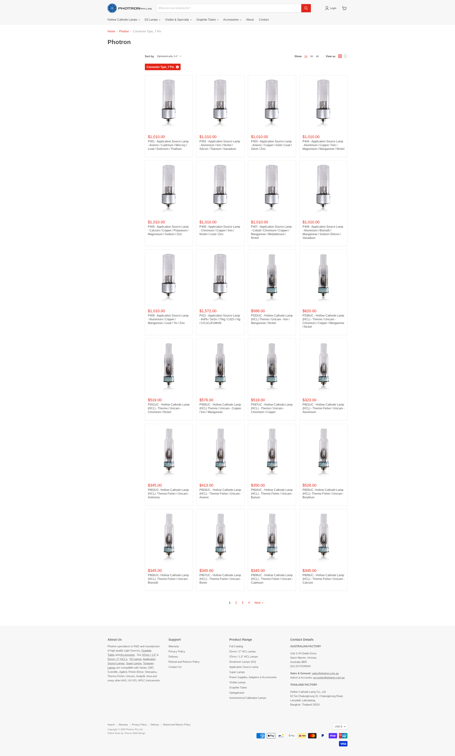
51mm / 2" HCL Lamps (242, 651)
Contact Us (175, 666)
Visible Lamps (237, 682)
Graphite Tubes (206, 19)
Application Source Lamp (243, 666)
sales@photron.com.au (325, 673)
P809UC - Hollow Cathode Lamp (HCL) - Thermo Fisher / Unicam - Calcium (323, 579)
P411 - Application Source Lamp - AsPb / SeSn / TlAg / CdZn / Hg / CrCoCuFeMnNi (219, 319)
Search (111, 724)
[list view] (344, 56)
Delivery (173, 656)
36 (311, 56)
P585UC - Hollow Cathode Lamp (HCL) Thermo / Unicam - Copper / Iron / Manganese (220, 408)
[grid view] (340, 56)
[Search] (306, 8)
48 (317, 56)
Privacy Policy (176, 651)
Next (258, 602)
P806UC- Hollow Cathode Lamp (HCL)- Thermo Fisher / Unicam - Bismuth (168, 579)
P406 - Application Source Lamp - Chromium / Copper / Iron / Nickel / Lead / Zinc (219, 230)
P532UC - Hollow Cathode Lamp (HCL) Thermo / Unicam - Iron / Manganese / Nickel (272, 319)
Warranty (173, 646)
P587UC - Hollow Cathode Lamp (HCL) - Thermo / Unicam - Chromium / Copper (272, 408)
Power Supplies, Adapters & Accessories (253, 677)
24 (305, 56)
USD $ (338, 726)
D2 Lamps (151, 19)
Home (111, 31)
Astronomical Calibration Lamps (247, 697)
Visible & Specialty (177, 19)
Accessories (231, 19)
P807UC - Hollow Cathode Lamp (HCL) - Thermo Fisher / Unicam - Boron (220, 579)
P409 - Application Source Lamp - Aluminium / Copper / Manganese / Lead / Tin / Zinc (168, 319)
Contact (264, 19)
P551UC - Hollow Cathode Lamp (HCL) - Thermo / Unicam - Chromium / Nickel (168, 408)
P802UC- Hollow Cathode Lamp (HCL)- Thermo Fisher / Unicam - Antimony (168, 493)
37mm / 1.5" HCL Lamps (243, 656)
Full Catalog (236, 646)
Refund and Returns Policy (184, 661)
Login (333, 8)
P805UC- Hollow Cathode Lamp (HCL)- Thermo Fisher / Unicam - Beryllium (323, 493)
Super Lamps (134, 663)
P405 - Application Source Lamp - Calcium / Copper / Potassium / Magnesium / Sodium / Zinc (168, 230)
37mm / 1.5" (149, 654)
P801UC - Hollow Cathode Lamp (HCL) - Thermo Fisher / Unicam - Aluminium (323, 408)
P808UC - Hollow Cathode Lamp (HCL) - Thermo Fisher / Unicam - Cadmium (272, 579)
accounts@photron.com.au (329, 677)
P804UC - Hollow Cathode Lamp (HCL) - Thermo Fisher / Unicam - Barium (272, 493)
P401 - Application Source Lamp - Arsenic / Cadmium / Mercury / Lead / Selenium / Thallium (168, 145)
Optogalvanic (237, 692)
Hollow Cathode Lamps (123, 19)
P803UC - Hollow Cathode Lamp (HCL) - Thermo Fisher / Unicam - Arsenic (220, 493)
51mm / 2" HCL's (117, 659)
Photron (124, 31)
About (250, 19)
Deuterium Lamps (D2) (242, 661)
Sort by (149, 56)
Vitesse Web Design (134, 733)
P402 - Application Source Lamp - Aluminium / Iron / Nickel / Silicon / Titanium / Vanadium (219, 145)
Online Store (114, 733)
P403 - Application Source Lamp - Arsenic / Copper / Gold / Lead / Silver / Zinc (271, 145)
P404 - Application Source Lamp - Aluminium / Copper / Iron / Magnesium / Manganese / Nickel (323, 145)
